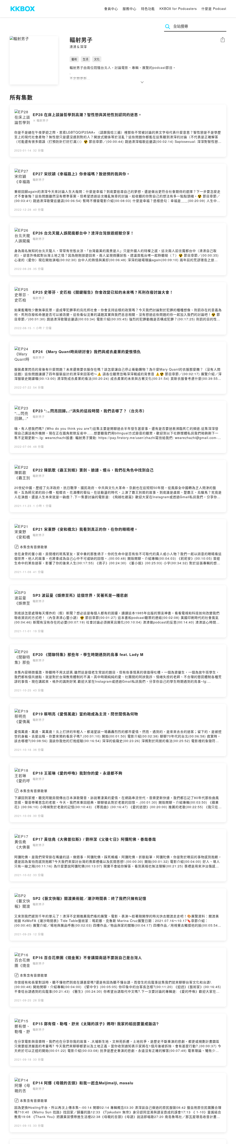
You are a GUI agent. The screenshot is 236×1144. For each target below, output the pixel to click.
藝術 (74, 59)
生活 (85, 59)
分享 (223, 40)
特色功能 (148, 8)
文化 (97, 59)
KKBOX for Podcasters (178, 8)
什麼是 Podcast (213, 8)
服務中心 (129, 8)
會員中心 (111, 8)
